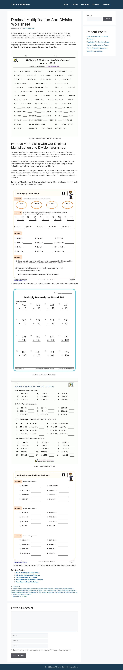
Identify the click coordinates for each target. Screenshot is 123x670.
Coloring (75, 4)
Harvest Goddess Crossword (22, 594)
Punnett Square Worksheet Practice (29, 580)
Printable (95, 4)
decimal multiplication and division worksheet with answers (59, 592)
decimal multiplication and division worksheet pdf (26, 592)
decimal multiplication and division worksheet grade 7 (60, 590)
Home (66, 4)
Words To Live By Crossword (97, 48)
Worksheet (106, 4)
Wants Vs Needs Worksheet (26, 577)
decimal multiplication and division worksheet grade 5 (57, 588)
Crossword (85, 4)
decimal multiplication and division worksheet (27, 588)
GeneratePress (73, 667)
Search (89, 15)
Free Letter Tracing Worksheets (98, 42)
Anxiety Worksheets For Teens (98, 45)
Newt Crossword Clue (95, 51)
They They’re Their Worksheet (27, 582)
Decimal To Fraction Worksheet (27, 573)
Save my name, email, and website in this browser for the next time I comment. (42, 650)
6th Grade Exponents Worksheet (28, 575)
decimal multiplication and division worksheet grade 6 (27, 590)
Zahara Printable (20, 4)
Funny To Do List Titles (20, 596)
